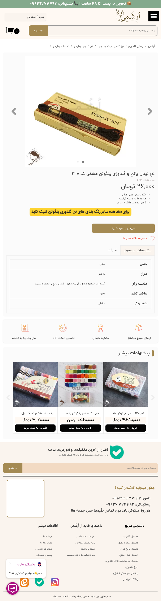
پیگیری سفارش (44, 555)
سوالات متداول (43, 549)
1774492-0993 (120, 505)
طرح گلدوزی (131, 567)
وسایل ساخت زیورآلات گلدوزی (121, 561)
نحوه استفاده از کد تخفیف (81, 555)
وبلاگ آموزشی (130, 579)
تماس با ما (46, 543)
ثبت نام (31, 17)
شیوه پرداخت (88, 549)
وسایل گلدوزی (130, 537)
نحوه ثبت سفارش (86, 537)
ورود (41, 17)
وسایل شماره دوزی (128, 543)
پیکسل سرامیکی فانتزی (125, 573)
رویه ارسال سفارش (85, 543)
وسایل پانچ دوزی (129, 549)
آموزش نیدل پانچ (128, 555)
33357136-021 (126, 499)
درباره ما (47, 537)
